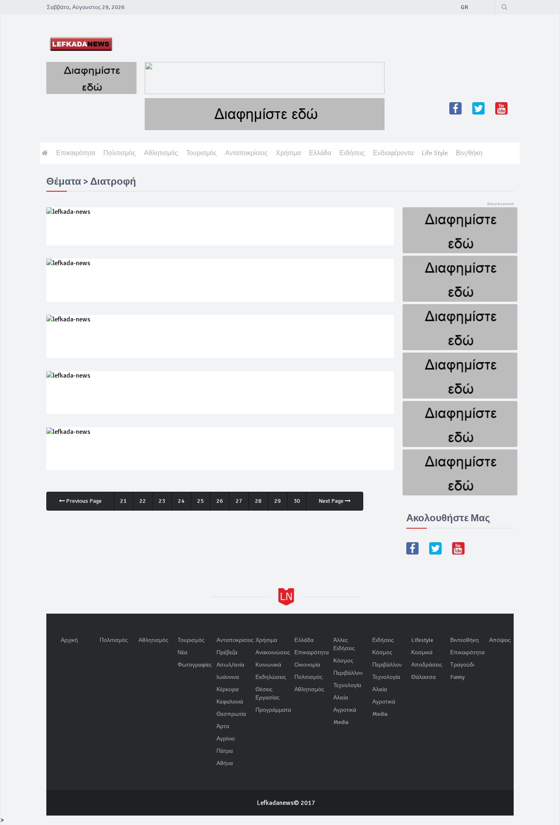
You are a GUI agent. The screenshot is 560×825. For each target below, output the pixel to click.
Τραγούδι (462, 664)
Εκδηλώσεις (270, 677)
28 (258, 500)
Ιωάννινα (227, 677)
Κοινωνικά (268, 664)
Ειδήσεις (352, 153)
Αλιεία (340, 697)
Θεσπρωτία (231, 713)
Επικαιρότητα (75, 153)
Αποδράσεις (426, 664)
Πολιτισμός (119, 153)
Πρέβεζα (226, 652)
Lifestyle (422, 640)
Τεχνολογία (347, 685)
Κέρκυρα (227, 689)
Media (340, 722)
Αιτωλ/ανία (230, 664)
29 (277, 500)
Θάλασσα (423, 677)
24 (181, 500)
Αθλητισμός (161, 153)
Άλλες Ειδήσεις (344, 644)
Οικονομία (307, 664)
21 (123, 500)
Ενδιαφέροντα (393, 153)
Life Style (435, 153)
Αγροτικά (344, 709)
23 (162, 500)
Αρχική (69, 640)
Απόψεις (500, 640)
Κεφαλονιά (229, 701)
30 (297, 500)
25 (200, 500)
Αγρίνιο (225, 738)
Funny (457, 677)
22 (142, 500)
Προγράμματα (273, 709)
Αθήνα (224, 763)
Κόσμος (343, 660)
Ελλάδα (320, 153)
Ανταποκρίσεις (246, 153)
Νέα (182, 652)
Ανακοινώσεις (272, 652)
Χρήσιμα (288, 153)
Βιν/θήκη (469, 153)
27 (239, 500)
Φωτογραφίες (195, 664)
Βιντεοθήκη (464, 640)
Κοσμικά (422, 652)
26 (219, 500)
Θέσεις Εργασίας (267, 693)
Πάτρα (224, 750)
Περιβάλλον (348, 672)
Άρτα (222, 726)
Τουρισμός (201, 153)
